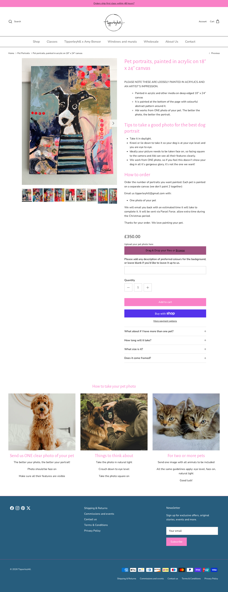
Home (11, 53)
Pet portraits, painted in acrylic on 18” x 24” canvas (57, 53)
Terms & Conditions (96, 525)
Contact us (90, 519)
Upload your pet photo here (138, 244)
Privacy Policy (92, 531)
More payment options (165, 321)
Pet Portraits (23, 53)
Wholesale (151, 42)
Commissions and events (99, 514)
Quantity (129, 280)
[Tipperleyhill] (114, 21)
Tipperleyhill (24, 569)
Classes (52, 42)
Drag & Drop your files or (165, 250)
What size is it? (133, 349)
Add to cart (165, 302)
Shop (36, 42)
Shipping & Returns (95, 508)
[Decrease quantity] (128, 287)
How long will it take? (137, 340)
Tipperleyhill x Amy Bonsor (82, 42)
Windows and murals (122, 42)
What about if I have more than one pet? (148, 331)
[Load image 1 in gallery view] (69, 121)
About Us (171, 42)
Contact (190, 42)
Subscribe (176, 542)
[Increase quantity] (148, 287)
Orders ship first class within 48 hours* (114, 3)
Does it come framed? (137, 358)
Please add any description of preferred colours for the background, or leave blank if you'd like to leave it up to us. (165, 261)
